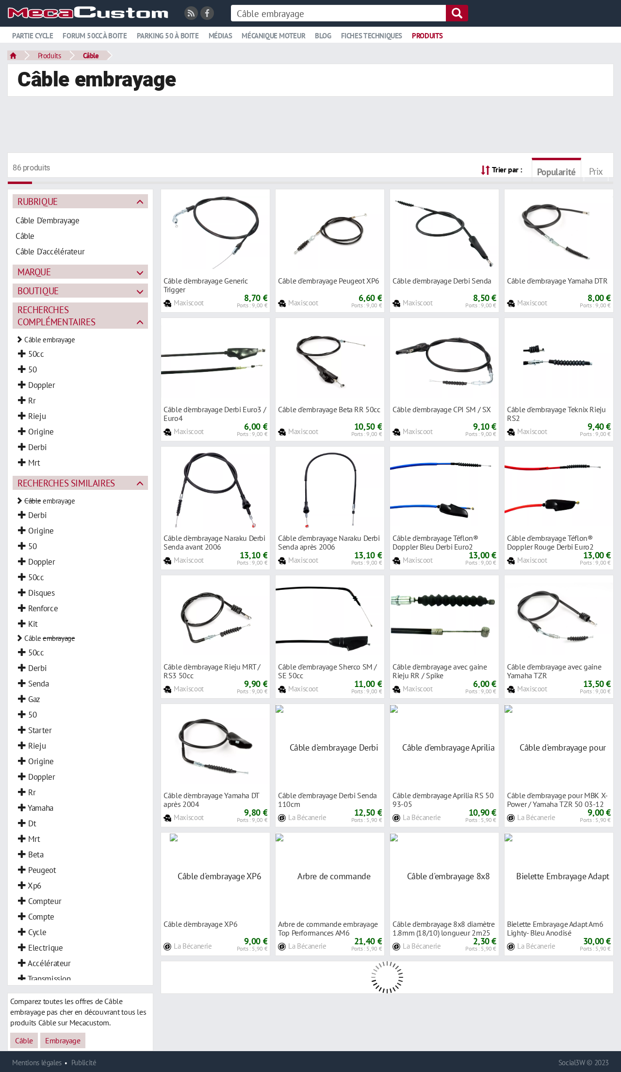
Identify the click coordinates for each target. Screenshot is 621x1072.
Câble (91, 55)
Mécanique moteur (273, 35)
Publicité (84, 1062)
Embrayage (63, 1040)
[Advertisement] (310, 126)
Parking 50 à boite (168, 35)
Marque (34, 272)
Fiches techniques (371, 35)
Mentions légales (37, 1062)
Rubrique (37, 201)
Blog (323, 35)
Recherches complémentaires (56, 315)
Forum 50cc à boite (95, 35)
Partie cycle (32, 35)
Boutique (38, 291)
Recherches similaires (66, 483)
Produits (427, 35)
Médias (220, 35)
